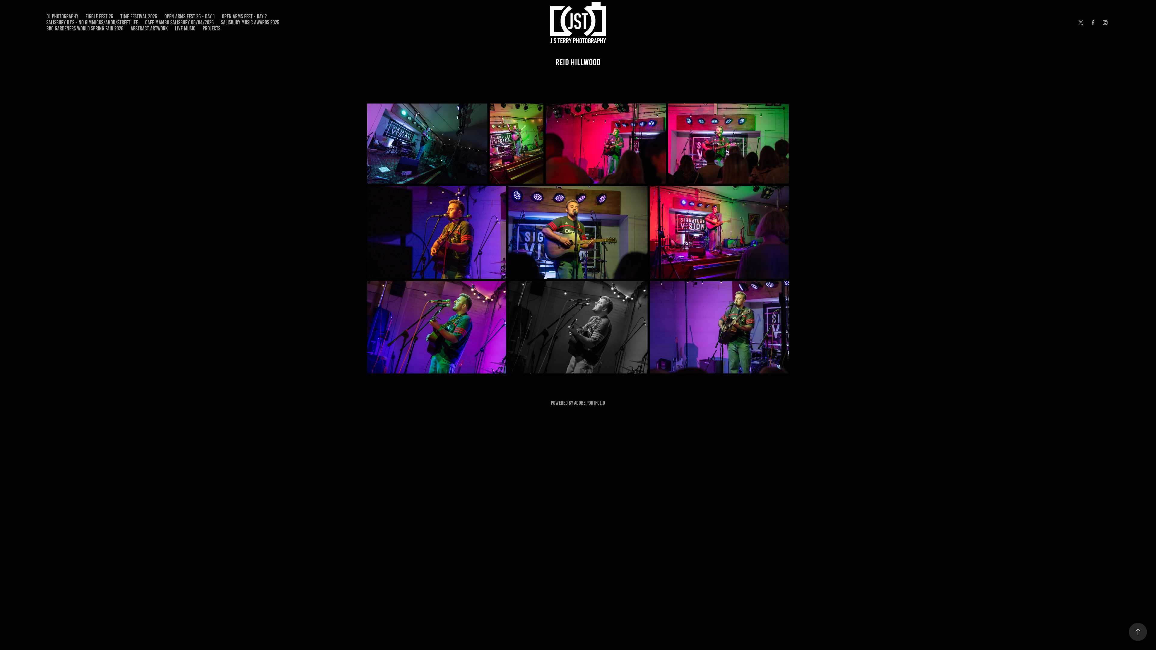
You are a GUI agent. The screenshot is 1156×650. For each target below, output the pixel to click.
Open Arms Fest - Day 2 (244, 16)
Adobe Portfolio (589, 403)
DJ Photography (62, 16)
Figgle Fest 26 (99, 16)
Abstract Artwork (149, 28)
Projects (211, 28)
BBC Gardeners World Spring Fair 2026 (84, 28)
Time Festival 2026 (138, 16)
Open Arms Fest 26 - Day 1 (189, 16)
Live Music (185, 28)
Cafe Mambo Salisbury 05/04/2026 (179, 22)
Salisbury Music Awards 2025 (250, 22)
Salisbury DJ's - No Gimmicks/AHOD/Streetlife (92, 22)
